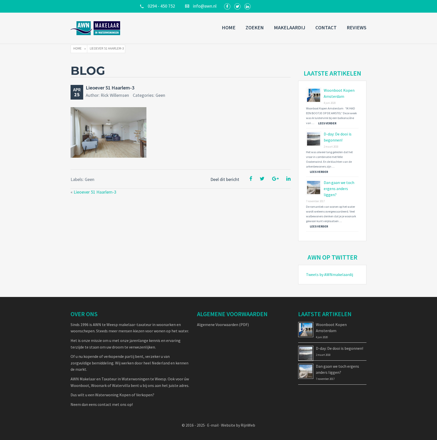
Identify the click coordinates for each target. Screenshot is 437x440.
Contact (326, 27)
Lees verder (327, 123)
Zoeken (255, 27)
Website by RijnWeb (238, 425)
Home (228, 27)
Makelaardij (289, 27)
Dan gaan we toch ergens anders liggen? (339, 188)
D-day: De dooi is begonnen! (339, 348)
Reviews (356, 27)
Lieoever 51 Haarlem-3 (110, 87)
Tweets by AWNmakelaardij (329, 274)
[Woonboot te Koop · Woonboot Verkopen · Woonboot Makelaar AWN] (96, 28)
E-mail (213, 425)
